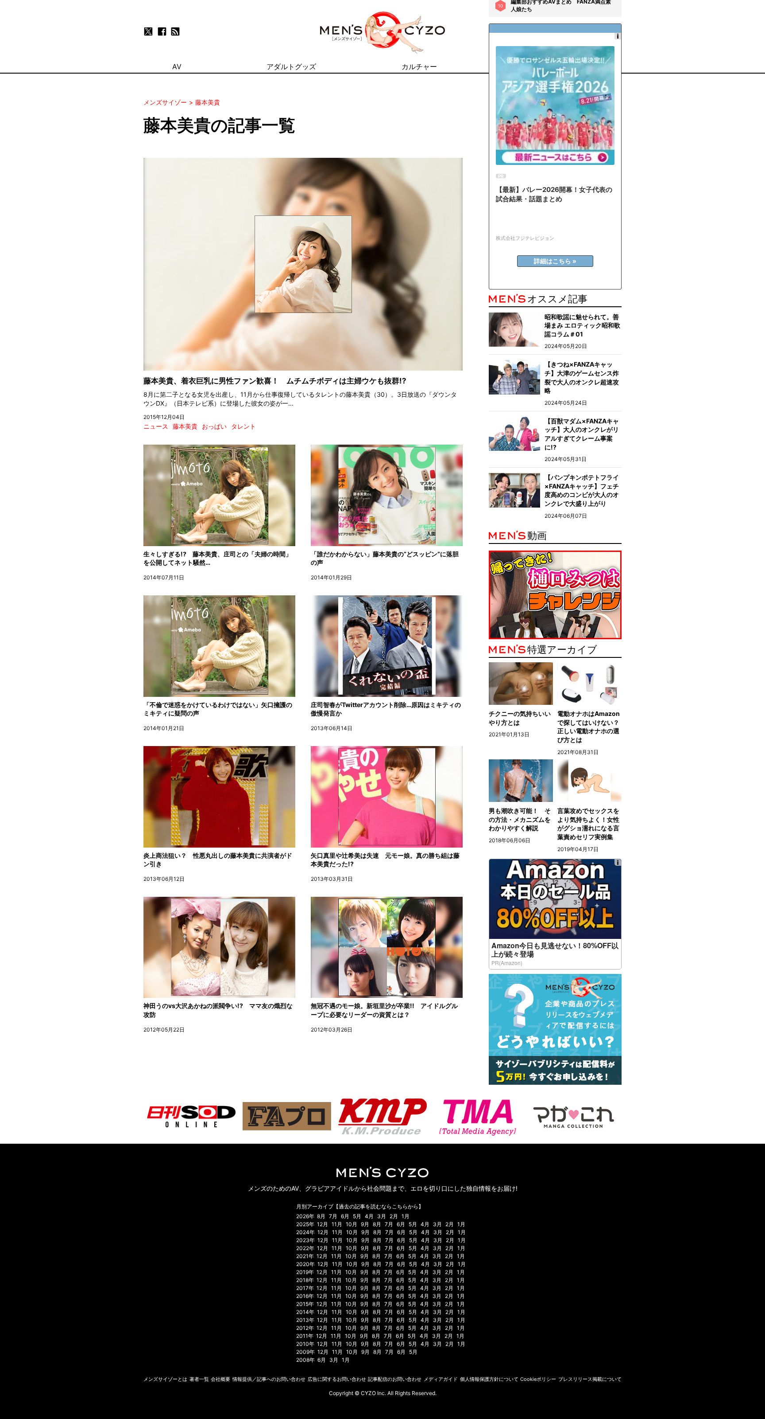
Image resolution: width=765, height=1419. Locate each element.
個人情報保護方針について (489, 1379)
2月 (394, 1216)
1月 (406, 1216)
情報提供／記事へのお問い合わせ (268, 1379)
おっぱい (214, 426)
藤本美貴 (185, 426)
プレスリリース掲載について (590, 1379)
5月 (357, 1216)
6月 (345, 1216)
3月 (381, 1216)
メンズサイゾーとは (165, 1379)
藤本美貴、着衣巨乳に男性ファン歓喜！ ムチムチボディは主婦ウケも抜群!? (274, 380)
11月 (337, 1224)
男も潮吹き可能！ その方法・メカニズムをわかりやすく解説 (520, 819)
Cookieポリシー (538, 1379)
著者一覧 (199, 1379)
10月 (351, 1224)
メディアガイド (441, 1379)
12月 (322, 1224)
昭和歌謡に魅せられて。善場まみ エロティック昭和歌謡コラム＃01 (582, 325)
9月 (365, 1224)
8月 (321, 1216)
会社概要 (220, 1379)
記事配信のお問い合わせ (394, 1379)
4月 (369, 1216)
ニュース (155, 426)
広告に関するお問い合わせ (337, 1379)
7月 (333, 1216)
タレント (243, 426)
